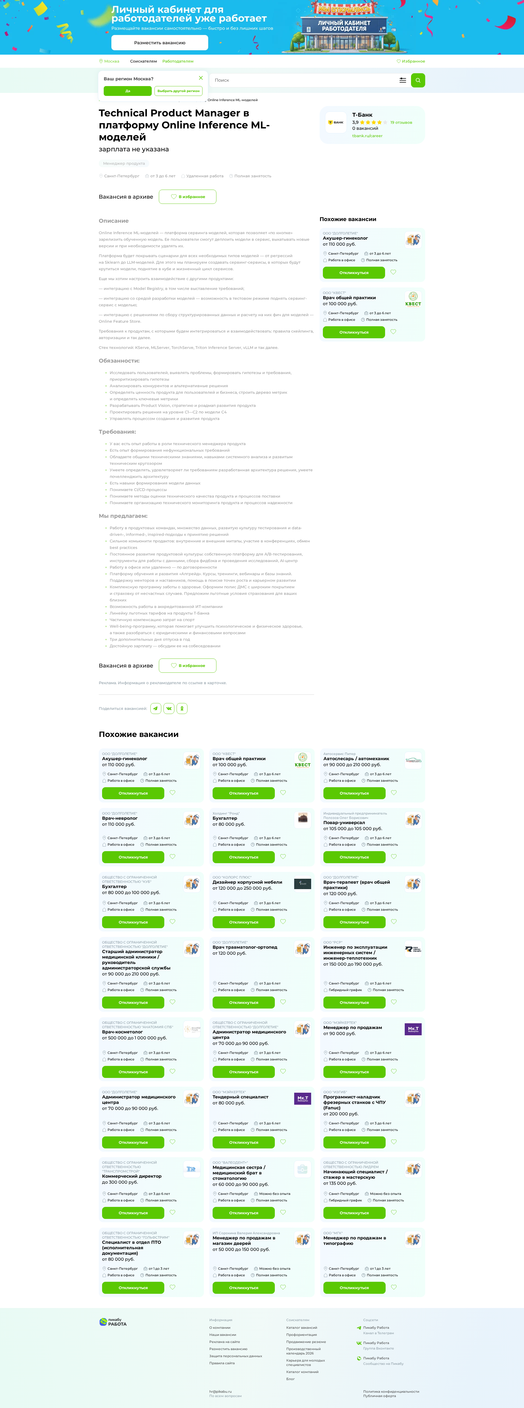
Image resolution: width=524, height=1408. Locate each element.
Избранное (413, 61)
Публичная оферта (379, 1396)
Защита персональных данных (235, 1356)
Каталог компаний (302, 1372)
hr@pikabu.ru (220, 1391)
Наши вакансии (222, 1335)
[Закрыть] (201, 78)
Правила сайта (222, 1363)
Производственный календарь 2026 (303, 1351)
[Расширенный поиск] (403, 80)
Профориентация (301, 1335)
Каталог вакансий (301, 1327)
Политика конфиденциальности (391, 1391)
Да (128, 91)
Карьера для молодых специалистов (305, 1362)
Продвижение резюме (306, 1342)
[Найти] (418, 80)
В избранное (192, 196)
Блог (290, 1379)
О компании (219, 1327)
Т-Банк (362, 114)
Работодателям (177, 61)
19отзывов (401, 122)
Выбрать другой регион (178, 91)
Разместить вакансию (228, 1349)
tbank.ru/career (367, 135)
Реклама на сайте (224, 1342)
